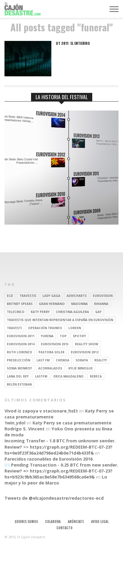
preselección (18, 360)
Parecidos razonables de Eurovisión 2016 (48, 459)
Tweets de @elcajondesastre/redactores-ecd (54, 498)
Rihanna (101, 304)
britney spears (20, 304)
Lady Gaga (51, 296)
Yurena (47, 336)
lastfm (41, 376)
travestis (27, 296)
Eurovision (103, 296)
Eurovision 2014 (21, 344)
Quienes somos (26, 521)
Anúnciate (76, 521)
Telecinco (15, 312)
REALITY (100, 360)
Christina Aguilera (72, 312)
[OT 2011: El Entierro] (27, 74)
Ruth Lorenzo (19, 352)
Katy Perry (40, 312)
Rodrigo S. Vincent (24, 429)
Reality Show (86, 344)
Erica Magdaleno (68, 376)
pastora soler (51, 352)
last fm (43, 360)
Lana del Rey (18, 376)
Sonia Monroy (19, 368)
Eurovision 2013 (55, 344)
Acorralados (50, 368)
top (63, 336)
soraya (82, 360)
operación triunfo (45, 328)
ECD (10, 296)
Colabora (53, 521)
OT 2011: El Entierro (73, 43)
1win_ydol (14, 423)
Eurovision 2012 (85, 352)
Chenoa (62, 360)
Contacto (64, 527)
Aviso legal (100, 521)
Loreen (74, 328)
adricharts (77, 296)
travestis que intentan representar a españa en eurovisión (60, 320)
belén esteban (19, 384)
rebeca (96, 376)
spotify (79, 336)
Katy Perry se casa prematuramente (72, 423)
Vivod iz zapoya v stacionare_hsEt (41, 411)
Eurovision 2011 (21, 336)
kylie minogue (80, 368)
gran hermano (52, 304)
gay (98, 312)
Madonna (79, 304)
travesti (14, 328)
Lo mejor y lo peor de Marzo (55, 480)
